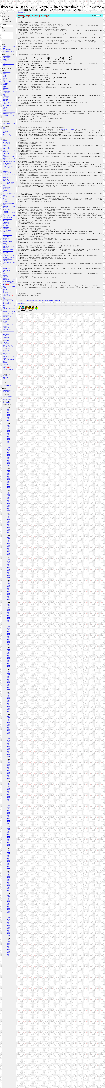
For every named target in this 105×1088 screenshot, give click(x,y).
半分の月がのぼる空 (8, 346)
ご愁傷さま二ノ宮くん (8, 228)
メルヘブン (5, 294)
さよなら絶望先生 (7, 259)
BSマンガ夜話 (6, 132)
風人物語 (5, 321)
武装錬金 (5, 275)
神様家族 (5, 107)
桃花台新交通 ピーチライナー (68, 129)
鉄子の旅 (5, 260)
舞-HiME (5, 362)
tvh (3, 129)
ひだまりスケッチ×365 (8, 156)
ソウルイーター (6, 72)
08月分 (8, 409)
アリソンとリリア (7, 164)
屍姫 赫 (4, 86)
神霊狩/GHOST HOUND (9, 182)
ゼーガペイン (6, 318)
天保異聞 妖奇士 (7, 289)
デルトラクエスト (7, 219)
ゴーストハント (6, 276)
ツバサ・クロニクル (8, 313)
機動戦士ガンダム (7, 223)
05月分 (8, 414)
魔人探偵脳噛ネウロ (8, 177)
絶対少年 (5, 367)
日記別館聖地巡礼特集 (8, 51)
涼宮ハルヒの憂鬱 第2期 (9, 123)
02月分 (8, 418)
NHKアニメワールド (8, 131)
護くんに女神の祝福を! (8, 281)
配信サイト (6, 92)
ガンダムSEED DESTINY (9, 369)
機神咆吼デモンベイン (8, 319)
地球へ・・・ (6, 254)
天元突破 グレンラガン (8, 257)
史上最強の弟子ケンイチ (9, 279)
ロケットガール (6, 270)
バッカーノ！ (6, 227)
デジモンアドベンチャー (9, 112)
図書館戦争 (5, 171)
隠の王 (4, 145)
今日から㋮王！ (6, 351)
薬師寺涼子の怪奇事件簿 (9, 158)
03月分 (8, 417)
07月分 (8, 410)
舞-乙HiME (5, 377)
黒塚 (4, 108)
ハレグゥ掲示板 (6, 56)
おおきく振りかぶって (8, 255)
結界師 (4, 185)
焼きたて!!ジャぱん (7, 345)
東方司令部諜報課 (7, 49)
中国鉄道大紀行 (6, 390)
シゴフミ (5, 199)
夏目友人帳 (5, 152)
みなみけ (5, 204)
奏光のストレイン (7, 299)
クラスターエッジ (7, 378)
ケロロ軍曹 (5, 97)
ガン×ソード (6, 375)
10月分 (8, 428)
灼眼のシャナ (6, 180)
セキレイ (5, 159)
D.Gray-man (6, 188)
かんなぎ (5, 78)
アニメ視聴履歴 (6, 402)
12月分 (8, 425)
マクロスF (5, 140)
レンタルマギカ (6, 187)
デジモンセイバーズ (8, 292)
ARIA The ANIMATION (8, 356)
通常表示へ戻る (21, 12)
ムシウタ (5, 244)
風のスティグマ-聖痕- (8, 249)
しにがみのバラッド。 (8, 348)
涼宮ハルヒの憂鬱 (7, 329)
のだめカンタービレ (8, 268)
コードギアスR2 (7, 163)
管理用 (4, 65)
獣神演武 (5, 190)
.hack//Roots (6, 315)
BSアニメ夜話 (6, 134)
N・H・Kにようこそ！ (8, 300)
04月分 (8, 415)
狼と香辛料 (5, 179)
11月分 (8, 426)
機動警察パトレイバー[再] (9, 311)
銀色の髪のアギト (7, 334)
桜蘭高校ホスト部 (7, 316)
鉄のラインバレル (7, 102)
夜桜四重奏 (5, 84)
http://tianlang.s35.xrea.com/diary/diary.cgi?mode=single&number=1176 (44, 300)
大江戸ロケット (6, 233)
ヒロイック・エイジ (8, 251)
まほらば (5, 361)
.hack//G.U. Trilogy (7, 217)
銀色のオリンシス (7, 302)
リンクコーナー (6, 60)
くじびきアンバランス (8, 303)
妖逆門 (4, 273)
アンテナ (5, 62)
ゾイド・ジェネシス (8, 355)
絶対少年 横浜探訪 (7, 399)
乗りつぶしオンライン (8, 391)
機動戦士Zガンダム (7, 113)
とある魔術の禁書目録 (8, 91)
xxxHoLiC (5, 326)
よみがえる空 (6, 350)
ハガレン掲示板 (6, 57)
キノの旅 (6, 211)
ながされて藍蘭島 (7, 230)
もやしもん (5, 225)
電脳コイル (5, 220)
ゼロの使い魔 (6, 327)
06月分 (8, 412)
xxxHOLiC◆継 (6, 143)
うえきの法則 (6, 337)
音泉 (4, 128)
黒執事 (4, 76)
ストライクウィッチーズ (9, 150)
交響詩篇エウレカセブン (9, 353)
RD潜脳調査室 (6, 142)
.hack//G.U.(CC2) (7, 385)
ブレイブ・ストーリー (8, 297)
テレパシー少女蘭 (7, 105)
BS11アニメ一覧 (7, 136)
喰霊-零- (5, 89)
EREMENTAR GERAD (8, 359)
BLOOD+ (5, 323)
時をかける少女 (6, 295)
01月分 (8, 420)
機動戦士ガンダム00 (8, 110)
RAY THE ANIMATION (8, 331)
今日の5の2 (5, 88)
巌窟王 (4, 73)
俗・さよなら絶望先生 (8, 203)
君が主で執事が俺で (8, 183)
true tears (5, 201)
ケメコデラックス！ (8, 94)
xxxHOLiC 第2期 (7, 172)
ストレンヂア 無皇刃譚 (9, 215)
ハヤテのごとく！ (7, 222)
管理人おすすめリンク (8, 64)
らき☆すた (5, 231)
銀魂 (4, 80)
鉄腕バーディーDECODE (9, 161)
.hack (4, 383)
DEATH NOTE (6, 271)
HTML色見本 (6, 59)
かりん (4, 335)
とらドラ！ (5, 75)
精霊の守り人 (6, 252)
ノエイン (5, 339)
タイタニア (5, 83)
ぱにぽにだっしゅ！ (8, 358)
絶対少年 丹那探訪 (7, 396)
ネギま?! (5, 278)
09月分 (8, 430)
